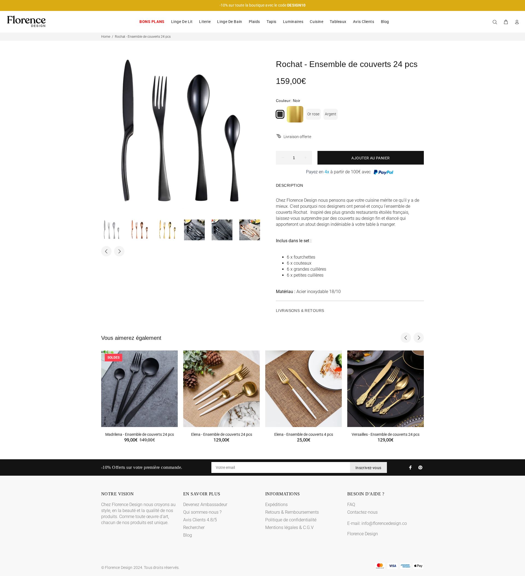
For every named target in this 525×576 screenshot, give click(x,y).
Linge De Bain (229, 21)
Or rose (313, 114)
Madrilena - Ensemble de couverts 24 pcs (139, 434)
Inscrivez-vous (368, 468)
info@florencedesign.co (384, 523)
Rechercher (194, 527)
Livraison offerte (297, 137)
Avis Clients (363, 21)
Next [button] (119, 251)
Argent (330, 114)
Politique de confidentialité (290, 519)
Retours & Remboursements (292, 512)
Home (105, 37)
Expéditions (276, 504)
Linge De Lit (182, 21)
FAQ (351, 504)
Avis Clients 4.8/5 (200, 519)
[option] (115, 230)
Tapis (271, 21)
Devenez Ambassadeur (205, 504)
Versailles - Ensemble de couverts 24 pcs (385, 434)
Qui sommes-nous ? (202, 512)
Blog (385, 21)
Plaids (254, 21)
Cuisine (316, 21)
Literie (205, 21)
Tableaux (338, 21)
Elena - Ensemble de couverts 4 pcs (303, 434)
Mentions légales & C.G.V (289, 527)
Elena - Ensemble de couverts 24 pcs (221, 434)
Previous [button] (106, 251)
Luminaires (293, 21)
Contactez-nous (362, 512)
